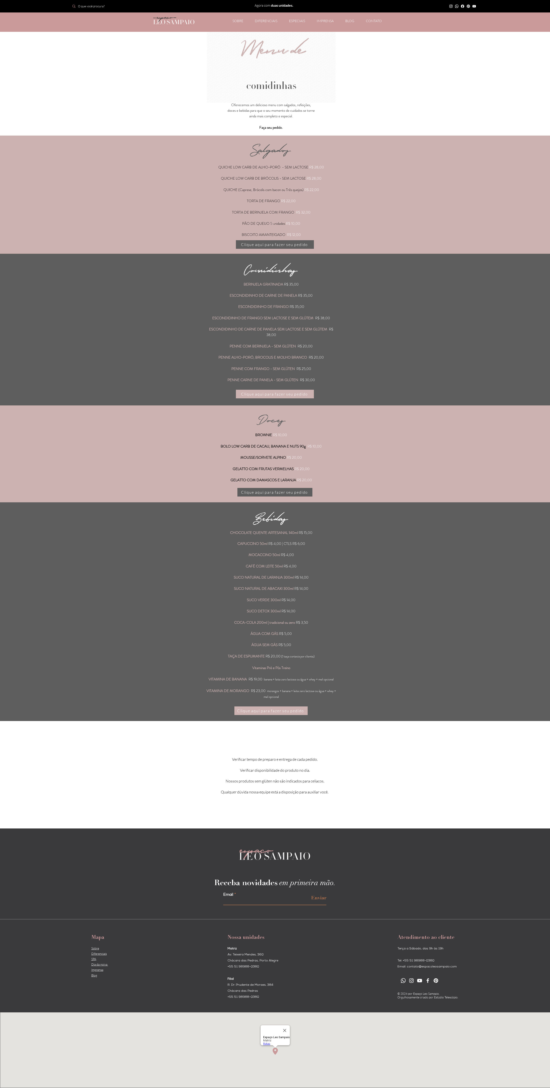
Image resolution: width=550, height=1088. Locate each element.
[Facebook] (462, 6)
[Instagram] (451, 6)
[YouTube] (474, 6)
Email (228, 895)
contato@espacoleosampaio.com (432, 966)
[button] (297, 20)
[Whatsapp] (457, 6)
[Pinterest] (468, 6)
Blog (94, 975)
